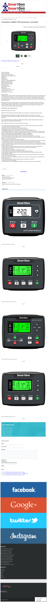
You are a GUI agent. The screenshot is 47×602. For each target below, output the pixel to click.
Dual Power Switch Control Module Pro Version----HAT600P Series (17, 473)
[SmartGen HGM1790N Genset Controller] (23, 217)
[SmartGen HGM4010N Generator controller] (23, 274)
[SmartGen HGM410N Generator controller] (23, 389)
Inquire (17, 66)
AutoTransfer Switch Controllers (7, 555)
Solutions (7, 12)
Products (3, 12)
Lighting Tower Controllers (6, 552)
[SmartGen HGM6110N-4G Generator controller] (23, 331)
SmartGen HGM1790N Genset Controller (8, 244)
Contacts (21, 12)
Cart (37, 599)
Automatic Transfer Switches (6, 556)
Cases (11, 12)
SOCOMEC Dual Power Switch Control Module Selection (15, 474)
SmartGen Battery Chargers (6, 561)
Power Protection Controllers (6, 559)
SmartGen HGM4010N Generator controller (8, 301)
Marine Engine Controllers (6, 553)
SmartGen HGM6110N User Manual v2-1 (11, 61)
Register (40, 598)
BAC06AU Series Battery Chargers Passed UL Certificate (15, 472)
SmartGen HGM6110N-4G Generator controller (9, 359)
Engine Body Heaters (4, 562)
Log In (38, 598)
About (18, 12)
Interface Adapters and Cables (6, 564)
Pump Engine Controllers (5, 550)
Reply (3, 180)
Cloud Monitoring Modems (6, 558)
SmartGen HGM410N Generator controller (8, 416)
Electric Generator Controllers (6, 548)
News (14, 12)
